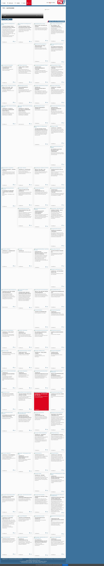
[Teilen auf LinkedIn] (5, 19)
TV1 (20, 561)
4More (40, 562)
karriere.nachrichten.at (25, 561)
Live (30, 3)
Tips (33, 562)
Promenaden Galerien (24, 562)
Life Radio (30, 561)
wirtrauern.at (43, 562)
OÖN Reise (45, 561)
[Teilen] (8, 19)
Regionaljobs (30, 562)
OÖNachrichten (35, 561)
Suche (24, 3)
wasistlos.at (36, 562)
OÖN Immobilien (40, 561)
